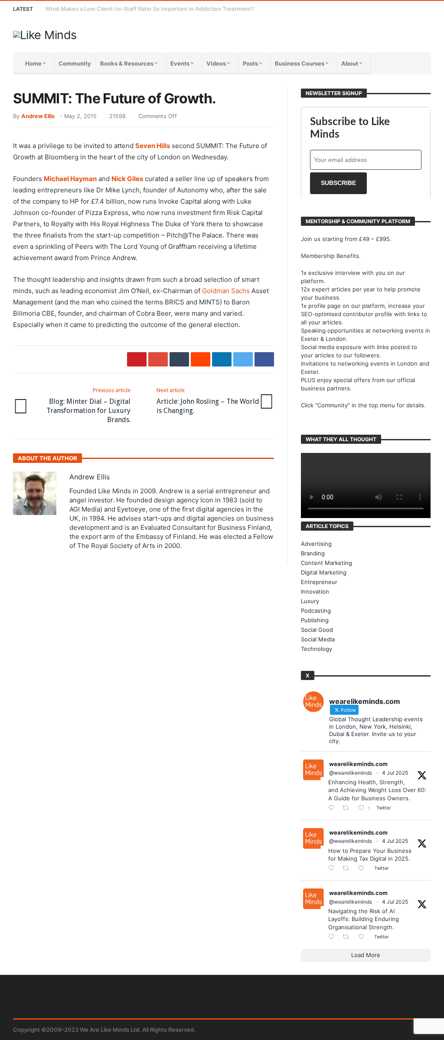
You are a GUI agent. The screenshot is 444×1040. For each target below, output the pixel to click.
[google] (158, 359)
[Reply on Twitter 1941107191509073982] (333, 869)
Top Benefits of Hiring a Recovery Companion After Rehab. (124, 8)
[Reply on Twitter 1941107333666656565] (333, 808)
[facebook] (264, 359)
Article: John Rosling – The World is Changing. (208, 401)
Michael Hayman (70, 179)
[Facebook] (359, 9)
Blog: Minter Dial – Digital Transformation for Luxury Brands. (88, 405)
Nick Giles (127, 179)
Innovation (315, 591)
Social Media (318, 639)
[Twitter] (375, 9)
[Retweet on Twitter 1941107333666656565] (348, 808)
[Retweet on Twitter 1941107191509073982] (348, 869)
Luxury (310, 601)
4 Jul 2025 (395, 772)
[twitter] (243, 359)
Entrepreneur (319, 581)
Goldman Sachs (226, 291)
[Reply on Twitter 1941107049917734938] (333, 937)
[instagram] (407, 9)
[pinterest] (137, 359)
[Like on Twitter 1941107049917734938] (364, 937)
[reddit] (200, 359)
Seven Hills (152, 146)
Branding (313, 553)
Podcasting (316, 610)
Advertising (316, 543)
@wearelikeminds (350, 772)
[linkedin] (222, 359)
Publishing (315, 620)
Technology (316, 648)
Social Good (317, 629)
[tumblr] (179, 359)
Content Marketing (326, 562)
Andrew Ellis (38, 116)
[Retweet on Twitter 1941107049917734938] (348, 937)
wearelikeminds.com (358, 763)
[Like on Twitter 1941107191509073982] (364, 869)
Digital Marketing (323, 572)
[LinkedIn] (391, 9)
